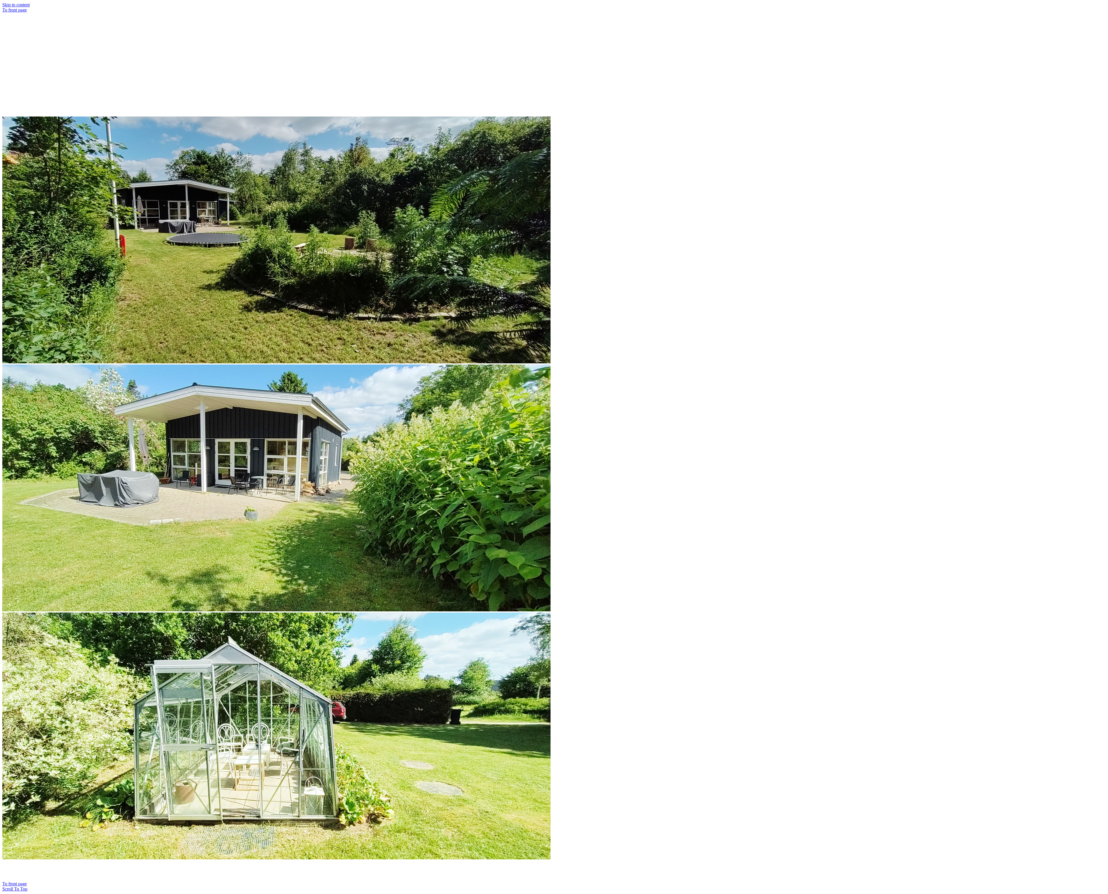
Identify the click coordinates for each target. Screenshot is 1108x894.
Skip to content (16, 4)
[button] (14, 889)
